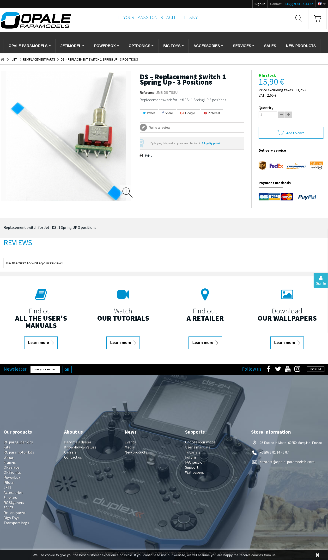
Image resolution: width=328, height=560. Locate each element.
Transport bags (16, 522)
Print (148, 155)
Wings (9, 457)
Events (130, 442)
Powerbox (12, 477)
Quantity (266, 108)
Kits (7, 447)
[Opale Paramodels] (38, 20)
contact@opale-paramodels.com (287, 461)
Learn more (39, 343)
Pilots (9, 482)
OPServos (11, 467)
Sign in (260, 4)
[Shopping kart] (318, 18)
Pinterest (213, 113)
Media (129, 447)
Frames (10, 462)
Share (168, 113)
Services (10, 497)
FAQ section (195, 462)
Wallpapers (194, 472)
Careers (70, 452)
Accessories (13, 492)
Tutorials (192, 452)
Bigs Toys (11, 517)
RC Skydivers (14, 502)
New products (136, 452)
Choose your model (201, 442)
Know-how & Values (80, 447)
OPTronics (12, 472)
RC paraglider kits (18, 442)
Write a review (159, 127)
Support (192, 467)
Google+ (190, 113)
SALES (9, 507)
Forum (190, 457)
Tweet (150, 113)
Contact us (73, 457)
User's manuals (197, 447)
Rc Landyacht (14, 512)
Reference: (147, 92)
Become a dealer (77, 442)
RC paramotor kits (19, 452)
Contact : (291, 4)
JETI (7, 487)
